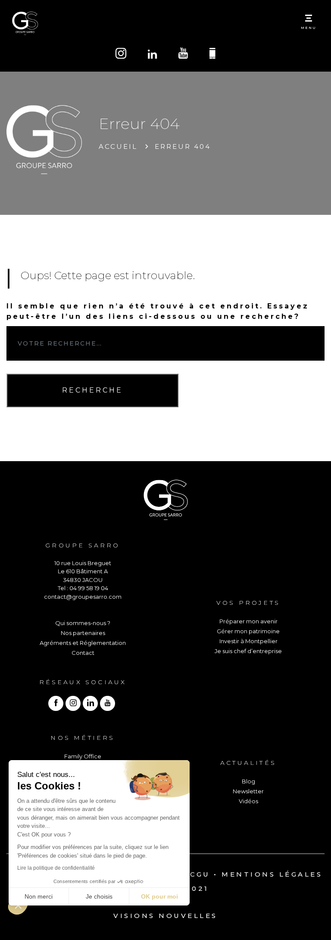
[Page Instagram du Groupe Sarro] (73, 703)
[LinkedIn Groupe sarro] (152, 55)
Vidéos (248, 801)
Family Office (82, 756)
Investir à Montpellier (248, 641)
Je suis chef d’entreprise (248, 651)
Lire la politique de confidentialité (56, 868)
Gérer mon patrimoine (248, 631)
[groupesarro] (55, 703)
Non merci (39, 896)
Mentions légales (272, 874)
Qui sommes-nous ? (82, 622)
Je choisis (99, 896)
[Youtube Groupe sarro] (183, 54)
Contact (83, 652)
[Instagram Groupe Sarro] (121, 54)
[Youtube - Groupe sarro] (107, 703)
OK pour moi (159, 896)
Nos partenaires (83, 632)
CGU (200, 874)
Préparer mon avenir (248, 621)
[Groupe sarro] (90, 703)
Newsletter (248, 791)
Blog (248, 781)
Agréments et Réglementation (83, 642)
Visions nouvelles (165, 916)
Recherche (92, 390)
